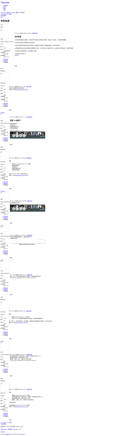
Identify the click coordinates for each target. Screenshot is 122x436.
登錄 (4, 7)
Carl (2, 24)
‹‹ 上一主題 (3, 14)
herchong (3, 112)
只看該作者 (34, 33)
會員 (4, 8)
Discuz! (8, 434)
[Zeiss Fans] (5, 2)
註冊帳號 (5, 5)
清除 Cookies (4, 429)
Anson (2, 260)
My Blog (17, 55)
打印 (2, 17)
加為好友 (5, 60)
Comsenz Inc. (22, 434)
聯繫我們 (10, 429)
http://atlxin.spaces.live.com (22, 89)
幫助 (4, 10)
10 (10, 389)
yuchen (2, 225)
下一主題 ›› (9, 14)
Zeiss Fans (3, 12)
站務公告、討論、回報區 (12, 12)
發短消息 (5, 59)
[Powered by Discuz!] (3, 431)
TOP (16, 66)
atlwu (2, 68)
